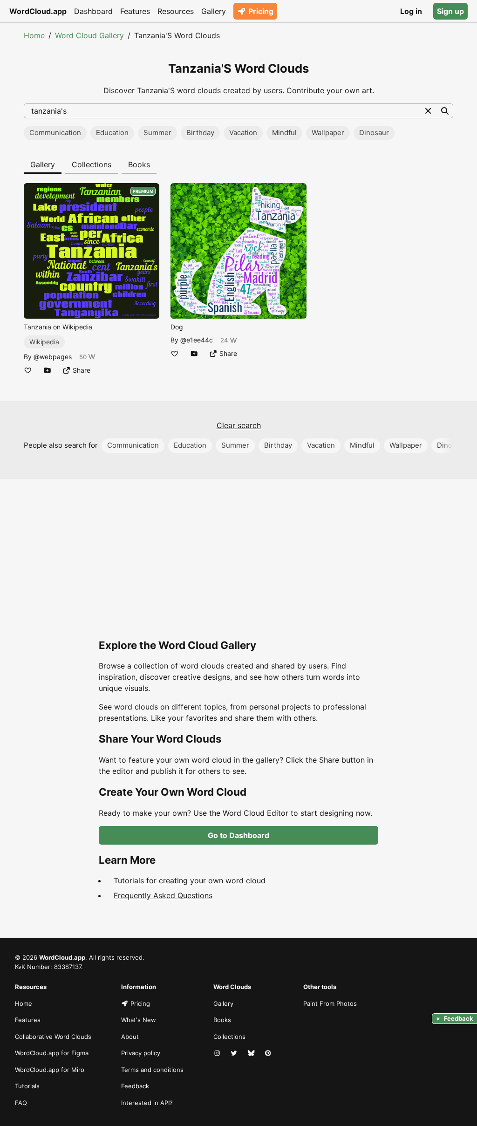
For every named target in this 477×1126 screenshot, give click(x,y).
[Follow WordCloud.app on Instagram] (218, 1053)
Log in (411, 11)
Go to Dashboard (238, 835)
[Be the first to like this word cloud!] (28, 370)
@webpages (53, 357)
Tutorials (27, 1086)
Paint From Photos (330, 1003)
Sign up (450, 11)
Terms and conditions (152, 1069)
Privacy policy (140, 1053)
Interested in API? (147, 1102)
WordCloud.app (38, 11)
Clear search (239, 425)
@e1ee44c (196, 340)
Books (139, 164)
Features (135, 11)
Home (34, 35)
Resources (175, 11)
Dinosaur (374, 132)
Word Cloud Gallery (89, 35)
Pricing (260, 11)
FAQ (21, 1102)
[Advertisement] (238, 567)
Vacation (243, 132)
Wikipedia (44, 342)
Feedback (135, 1086)
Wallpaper (328, 132)
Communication (55, 132)
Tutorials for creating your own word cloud (190, 880)
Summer (157, 132)
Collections (91, 164)
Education (112, 132)
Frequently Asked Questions (163, 895)
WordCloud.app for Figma (52, 1053)
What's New (138, 1020)
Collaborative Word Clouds (53, 1036)
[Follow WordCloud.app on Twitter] (234, 1053)
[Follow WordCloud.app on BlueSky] (252, 1053)
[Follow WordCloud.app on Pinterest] (268, 1053)
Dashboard (93, 11)
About (130, 1036)
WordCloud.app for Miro (49, 1069)
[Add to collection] (47, 370)
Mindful (284, 132)
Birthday (200, 132)
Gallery (213, 11)
